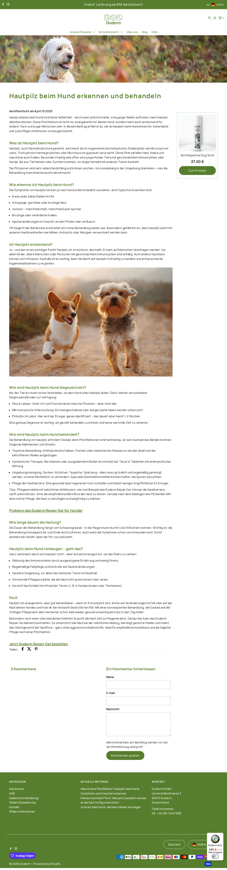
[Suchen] (209, 17)
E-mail (110, 693)
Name (110, 677)
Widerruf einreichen (22, 811)
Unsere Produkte (80, 32)
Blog (145, 32)
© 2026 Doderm (20, 864)
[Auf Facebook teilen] (23, 649)
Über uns (132, 32)
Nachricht (113, 709)
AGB (12, 793)
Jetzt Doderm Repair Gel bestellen (39, 644)
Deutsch (174, 844)
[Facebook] (2, 4)
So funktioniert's (109, 32)
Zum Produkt (197, 170)
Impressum (16, 789)
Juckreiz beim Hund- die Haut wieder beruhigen (111, 807)
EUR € (220, 4)
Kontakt (14, 807)
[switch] (215, 856)
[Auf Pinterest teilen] (36, 649)
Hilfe (154, 32)
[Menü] (221, 835)
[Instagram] (7, 4)
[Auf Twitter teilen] (29, 649)
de (208, 4)
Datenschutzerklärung (23, 798)
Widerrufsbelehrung (22, 802)
